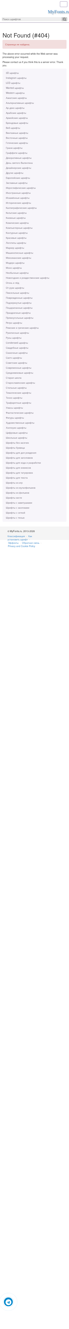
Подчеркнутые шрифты (18, 302)
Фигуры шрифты (15, 417)
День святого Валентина (19, 162)
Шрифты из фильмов (17, 492)
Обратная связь (30, 542)
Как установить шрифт (20, 537)
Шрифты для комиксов (18, 467)
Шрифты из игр (14, 482)
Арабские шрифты (16, 112)
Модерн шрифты (15, 262)
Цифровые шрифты (17, 432)
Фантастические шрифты (19, 412)
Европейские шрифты (18, 177)
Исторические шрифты (18, 202)
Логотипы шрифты (16, 242)
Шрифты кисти (14, 497)
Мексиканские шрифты (18, 257)
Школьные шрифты (16, 437)
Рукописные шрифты (17, 332)
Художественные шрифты (20, 422)
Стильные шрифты (16, 387)
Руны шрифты (13, 337)
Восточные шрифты (17, 137)
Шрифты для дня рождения (21, 452)
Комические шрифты (17, 222)
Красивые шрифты (16, 237)
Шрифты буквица (15, 447)
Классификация (16, 536)
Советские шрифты (16, 362)
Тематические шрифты (18, 392)
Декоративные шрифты (18, 157)
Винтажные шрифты (17, 132)
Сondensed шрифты (17, 342)
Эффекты (13, 542)
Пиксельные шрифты (17, 292)
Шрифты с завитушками (19, 502)
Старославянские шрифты (20, 382)
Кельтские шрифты (16, 212)
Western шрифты (15, 92)
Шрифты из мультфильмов (20, 487)
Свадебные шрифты (17, 347)
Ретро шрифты (14, 322)
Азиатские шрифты (16, 97)
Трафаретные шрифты (18, 402)
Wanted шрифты (15, 87)
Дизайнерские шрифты (18, 167)
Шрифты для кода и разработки (23, 462)
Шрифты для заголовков (19, 457)
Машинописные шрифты (19, 252)
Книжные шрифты (16, 217)
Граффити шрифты (16, 152)
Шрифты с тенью (15, 517)
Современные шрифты (18, 367)
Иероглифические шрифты (21, 187)
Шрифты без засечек (17, 442)
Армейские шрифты (17, 117)
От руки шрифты (15, 287)
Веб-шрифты (13, 127)
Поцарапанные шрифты (19, 307)
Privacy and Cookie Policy (21, 546)
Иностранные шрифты (18, 192)
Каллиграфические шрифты (21, 207)
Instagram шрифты (16, 77)
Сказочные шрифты (17, 352)
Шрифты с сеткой (15, 512)
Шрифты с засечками (17, 507)
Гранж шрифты (14, 147)
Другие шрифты (14, 172)
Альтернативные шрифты (20, 102)
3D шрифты (12, 72)
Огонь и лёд (12, 282)
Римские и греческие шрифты (22, 327)
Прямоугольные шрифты (19, 317)
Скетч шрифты (14, 357)
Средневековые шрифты (19, 372)
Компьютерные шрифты (19, 227)
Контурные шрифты (17, 232)
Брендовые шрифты (17, 122)
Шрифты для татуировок (19, 472)
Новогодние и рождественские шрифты (27, 277)
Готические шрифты (17, 142)
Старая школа (13, 377)
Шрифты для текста (17, 477)
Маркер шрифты (15, 247)
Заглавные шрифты (16, 182)
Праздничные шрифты (18, 312)
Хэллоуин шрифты (16, 427)
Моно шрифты (14, 267)
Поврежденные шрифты (19, 297)
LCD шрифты (13, 82)
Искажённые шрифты (17, 197)
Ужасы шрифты (14, 407)
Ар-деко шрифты (15, 107)
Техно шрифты (14, 397)
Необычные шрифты (17, 272)
